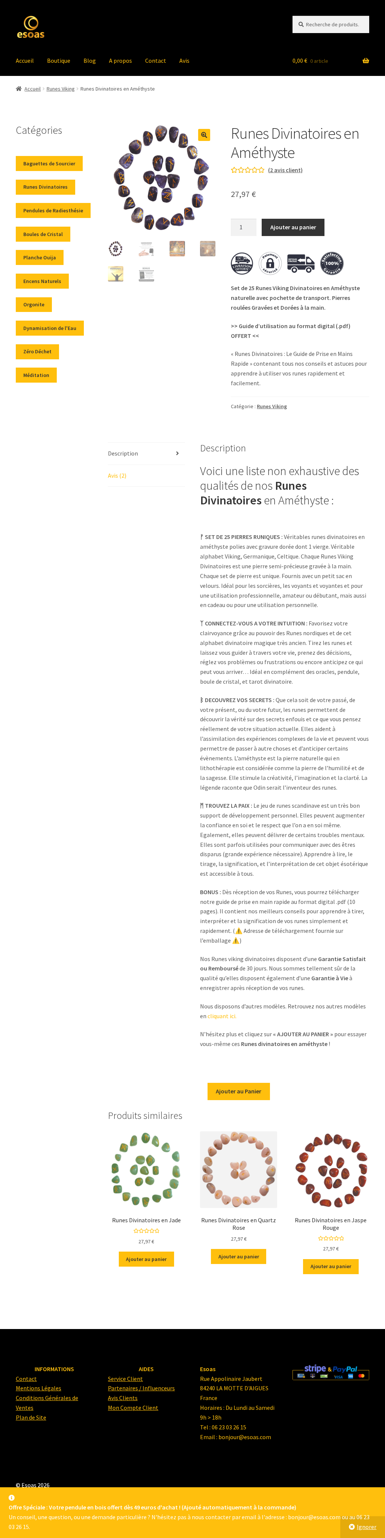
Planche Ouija (39, 257)
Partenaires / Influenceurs (141, 1388)
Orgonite (33, 304)
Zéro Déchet (37, 351)
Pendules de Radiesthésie (53, 210)
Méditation (36, 375)
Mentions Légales (38, 1388)
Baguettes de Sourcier (49, 163)
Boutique (58, 60)
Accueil (25, 60)
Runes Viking (61, 88)
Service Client (125, 1378)
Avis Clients (123, 1398)
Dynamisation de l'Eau (49, 328)
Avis (184, 60)
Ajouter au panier (293, 227)
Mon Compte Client (133, 1407)
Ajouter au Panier (238, 1091)
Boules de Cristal (43, 234)
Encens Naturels (42, 281)
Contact (155, 60)
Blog (89, 60)
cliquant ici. (222, 1016)
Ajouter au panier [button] (146, 1259)
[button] (204, 135)
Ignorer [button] (366, 1526)
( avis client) (285, 170)
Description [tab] (123, 453)
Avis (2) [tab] (117, 475)
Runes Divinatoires (45, 186)
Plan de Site (31, 1417)
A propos (120, 60)
